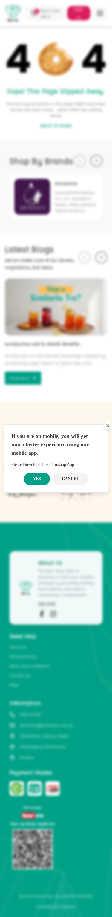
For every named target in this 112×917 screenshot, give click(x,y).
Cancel (70, 478)
